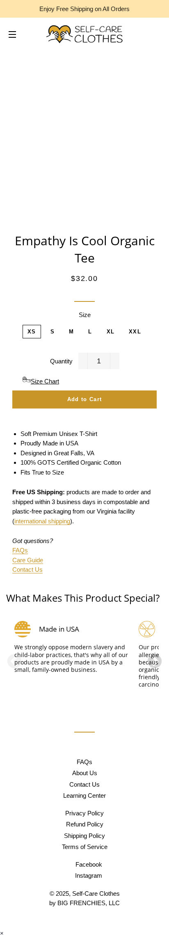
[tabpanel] (72, 662)
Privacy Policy (84, 813)
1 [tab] (68, 696)
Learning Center (84, 795)
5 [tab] (101, 696)
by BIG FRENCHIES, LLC (84, 902)
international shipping (42, 521)
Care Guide (27, 560)
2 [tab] (76, 696)
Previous (14, 662)
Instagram (87, 875)
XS (31, 332)
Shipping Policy (84, 835)
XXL (135, 332)
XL (111, 332)
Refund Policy (84, 824)
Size (85, 314)
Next (154, 662)
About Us (84, 772)
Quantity (61, 361)
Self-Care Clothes (96, 893)
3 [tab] (84, 696)
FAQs (20, 550)
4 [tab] (93, 696)
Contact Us (27, 569)
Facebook (88, 864)
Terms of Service (84, 846)
